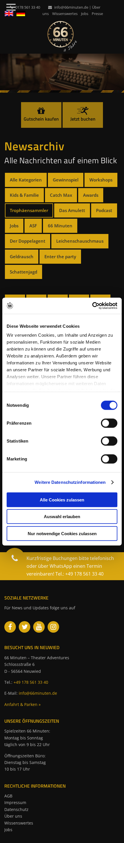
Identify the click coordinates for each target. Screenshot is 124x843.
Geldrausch (21, 256)
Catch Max (61, 195)
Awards (90, 195)
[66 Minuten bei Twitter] (24, 627)
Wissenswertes (65, 13)
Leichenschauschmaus (80, 241)
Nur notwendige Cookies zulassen (62, 533)
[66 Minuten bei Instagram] (53, 627)
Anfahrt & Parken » (22, 704)
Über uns (13, 816)
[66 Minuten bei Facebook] (10, 627)
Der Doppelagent (27, 241)
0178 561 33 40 (27, 7)
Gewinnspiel (65, 180)
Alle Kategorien (26, 180)
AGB (8, 796)
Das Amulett (72, 210)
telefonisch (102, 558)
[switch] (109, 423)
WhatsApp (61, 566)
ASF (33, 225)
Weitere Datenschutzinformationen (70, 482)
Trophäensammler (29, 210)
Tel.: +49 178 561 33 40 (79, 574)
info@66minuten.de (71, 7)
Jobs (84, 13)
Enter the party (60, 256)
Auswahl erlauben (62, 516)
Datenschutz (16, 809)
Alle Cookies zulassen (62, 499)
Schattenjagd (23, 272)
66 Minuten (60, 225)
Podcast (104, 210)
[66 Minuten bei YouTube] (39, 627)
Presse (97, 13)
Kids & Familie (24, 195)
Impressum (15, 802)
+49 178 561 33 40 (31, 682)
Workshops (100, 180)
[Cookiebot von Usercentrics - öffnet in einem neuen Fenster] (92, 306)
